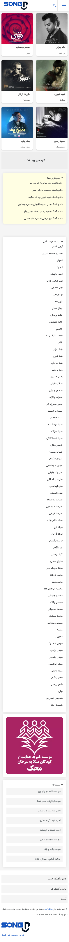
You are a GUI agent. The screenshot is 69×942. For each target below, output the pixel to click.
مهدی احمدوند (55, 643)
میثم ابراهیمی (56, 664)
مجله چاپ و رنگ (52, 849)
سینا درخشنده (55, 424)
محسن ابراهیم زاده (53, 589)
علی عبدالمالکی (55, 479)
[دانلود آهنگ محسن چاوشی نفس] (17, 34)
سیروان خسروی (55, 411)
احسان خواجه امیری (53, 254)
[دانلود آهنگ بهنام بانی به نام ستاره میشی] (17, 128)
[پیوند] (16, 5)
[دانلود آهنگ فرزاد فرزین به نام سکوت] (52, 81)
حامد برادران (56, 315)
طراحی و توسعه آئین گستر (12, 935)
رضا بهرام (58, 349)
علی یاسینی (56, 493)
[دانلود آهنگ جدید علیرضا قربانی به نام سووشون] (17, 81)
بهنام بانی (58, 295)
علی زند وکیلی (55, 472)
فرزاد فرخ (58, 527)
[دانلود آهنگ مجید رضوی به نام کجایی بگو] (52, 128)
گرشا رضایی (57, 554)
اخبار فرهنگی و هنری (50, 820)
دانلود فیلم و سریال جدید (48, 859)
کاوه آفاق (58, 548)
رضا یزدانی (57, 370)
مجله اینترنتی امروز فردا (49, 801)
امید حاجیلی (56, 274)
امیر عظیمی (57, 288)
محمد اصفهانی (55, 609)
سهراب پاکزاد (56, 397)
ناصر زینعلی (57, 684)
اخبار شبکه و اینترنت (50, 830)
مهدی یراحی (56, 650)
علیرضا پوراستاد (55, 500)
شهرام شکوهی (55, 459)
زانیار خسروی (56, 377)
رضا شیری (58, 356)
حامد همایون (56, 322)
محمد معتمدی (55, 616)
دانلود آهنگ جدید (57, 879)
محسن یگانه (56, 602)
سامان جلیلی (56, 390)
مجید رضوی (57, 582)
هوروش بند (57, 705)
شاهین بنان (56, 445)
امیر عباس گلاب (54, 281)
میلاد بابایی (57, 671)
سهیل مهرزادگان (54, 404)
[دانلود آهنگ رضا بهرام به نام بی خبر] (52, 34)
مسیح (60, 630)
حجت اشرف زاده (54, 336)
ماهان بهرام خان (54, 568)
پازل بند (59, 301)
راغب (60, 342)
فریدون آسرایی (55, 541)
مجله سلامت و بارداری (49, 791)
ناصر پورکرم (57, 678)
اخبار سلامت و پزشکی (49, 811)
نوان (60, 691)
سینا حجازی (56, 418)
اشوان (59, 260)
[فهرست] (63, 5)
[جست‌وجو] (54, 5)
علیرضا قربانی (56, 513)
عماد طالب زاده (55, 520)
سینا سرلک (57, 431)
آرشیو (63, 899)
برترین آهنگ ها (58, 889)
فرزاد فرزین (57, 534)
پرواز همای (57, 308)
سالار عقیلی (56, 383)
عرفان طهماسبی (54, 465)
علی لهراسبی (56, 486)
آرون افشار (57, 247)
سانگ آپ (48, 909)
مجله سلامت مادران (50, 840)
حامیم (59, 329)
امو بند (59, 267)
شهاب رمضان (56, 452)
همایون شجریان (54, 698)
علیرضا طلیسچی (54, 506)
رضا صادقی (57, 363)
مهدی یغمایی (56, 657)
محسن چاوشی (55, 595)
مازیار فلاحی (56, 561)
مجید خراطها (56, 575)
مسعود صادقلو (55, 623)
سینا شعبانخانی (54, 438)
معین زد (58, 636)
